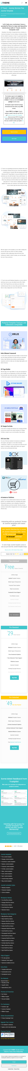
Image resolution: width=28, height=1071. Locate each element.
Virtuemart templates (6, 890)
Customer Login (5, 1006)
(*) (8, 980)
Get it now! (14, 138)
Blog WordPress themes (7, 916)
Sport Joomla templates (7, 876)
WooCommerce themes (7, 905)
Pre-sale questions (6, 958)
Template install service (7, 969)
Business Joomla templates (7, 864)
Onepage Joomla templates (7, 859)
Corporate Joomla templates (8, 866)
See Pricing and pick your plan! (14, 833)
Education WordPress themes (8, 923)
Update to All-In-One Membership (9, 1027)
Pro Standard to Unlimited (7, 1024)
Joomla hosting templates (7, 878)
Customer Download (6, 1009)
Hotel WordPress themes (7, 931)
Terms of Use (12, 1051)
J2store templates (6, 892)
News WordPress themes (7, 918)
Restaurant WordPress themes (8, 928)
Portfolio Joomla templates (7, 869)
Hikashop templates (6, 887)
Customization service (6, 971)
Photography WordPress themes (9, 933)
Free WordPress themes (7, 900)
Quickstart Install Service (15, 742)
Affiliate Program (5, 996)
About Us (6, 1051)
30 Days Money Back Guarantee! (8, 1038)
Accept (14, 1062)
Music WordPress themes (7, 945)
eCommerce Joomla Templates (8, 861)
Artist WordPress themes (7, 935)
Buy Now (14, 677)
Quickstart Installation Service (8, 962)
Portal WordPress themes (7, 907)
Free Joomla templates (7, 856)
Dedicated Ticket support (7, 960)
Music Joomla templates (7, 871)
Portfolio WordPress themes (8, 943)
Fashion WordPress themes (7, 926)
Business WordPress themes (8, 921)
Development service (6, 974)
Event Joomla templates (7, 873)
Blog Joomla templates (7, 881)
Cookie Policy (10, 1068)
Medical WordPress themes (8, 940)
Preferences (14, 1065)
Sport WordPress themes (7, 950)
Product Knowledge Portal (7, 1018)
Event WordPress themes (7, 947)
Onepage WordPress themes (8, 902)
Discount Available (6, 999)
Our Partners (4, 994)
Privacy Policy (16, 1068)
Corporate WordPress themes (8, 938)
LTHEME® (13, 1049)
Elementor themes (6, 909)
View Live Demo (14, 132)
